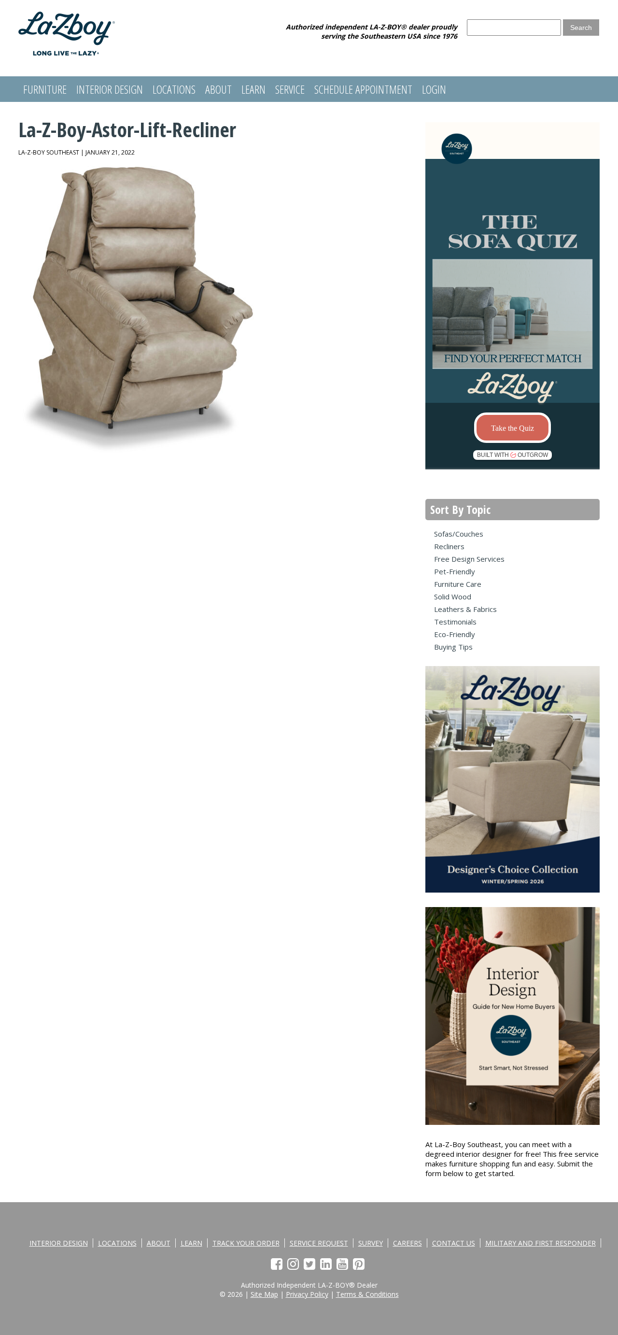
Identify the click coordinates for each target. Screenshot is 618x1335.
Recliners (449, 546)
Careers (407, 1243)
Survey (370, 1243)
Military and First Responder (540, 1243)
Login (434, 89)
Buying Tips (453, 647)
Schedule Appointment (363, 89)
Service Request (319, 1243)
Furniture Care (457, 584)
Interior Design (109, 89)
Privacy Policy (307, 1294)
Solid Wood (452, 596)
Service (290, 89)
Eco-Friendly (454, 634)
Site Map (264, 1294)
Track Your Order (246, 1243)
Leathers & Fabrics (465, 609)
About (218, 89)
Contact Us (453, 1243)
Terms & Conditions (367, 1294)
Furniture (45, 89)
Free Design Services (469, 559)
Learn (253, 89)
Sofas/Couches (458, 534)
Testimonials (455, 621)
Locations (174, 89)
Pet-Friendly (454, 571)
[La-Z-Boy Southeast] (66, 52)
